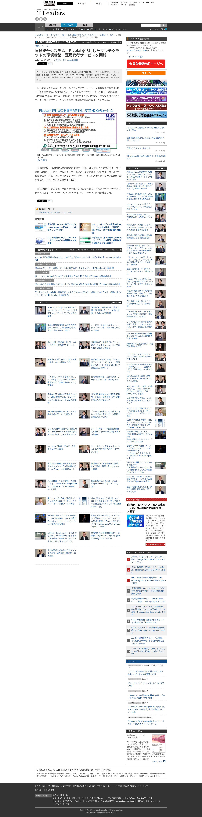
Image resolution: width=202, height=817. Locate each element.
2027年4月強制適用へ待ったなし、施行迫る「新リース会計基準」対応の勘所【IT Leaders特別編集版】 (78, 258)
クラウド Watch (129, 798)
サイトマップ (143, 786)
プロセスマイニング (72, 29)
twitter (37, 19)
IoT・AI (141, 2)
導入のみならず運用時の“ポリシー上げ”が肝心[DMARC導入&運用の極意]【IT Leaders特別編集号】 (78, 284)
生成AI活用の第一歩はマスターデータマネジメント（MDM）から (140, 271)
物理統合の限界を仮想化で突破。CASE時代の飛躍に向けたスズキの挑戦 (105, 466)
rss (45, 19)
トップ (40, 27)
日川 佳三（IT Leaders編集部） (66, 60)
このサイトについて (42, 786)
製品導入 (99, 4)
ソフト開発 (133, 2)
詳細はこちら (157, 761)
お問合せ (38, 790)
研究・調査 (150, 2)
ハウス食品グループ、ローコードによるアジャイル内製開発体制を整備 (62, 240)
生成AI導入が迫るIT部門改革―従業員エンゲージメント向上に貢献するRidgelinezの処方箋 (105, 535)
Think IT (85, 798)
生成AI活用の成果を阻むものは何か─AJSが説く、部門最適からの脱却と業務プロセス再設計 (62, 327)
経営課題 (53, 25)
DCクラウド (82, 4)
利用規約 (55, 786)
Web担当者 (114, 2)
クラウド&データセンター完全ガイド (66, 798)
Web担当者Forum (96, 798)
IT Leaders (50, 13)
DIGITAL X (140, 801)
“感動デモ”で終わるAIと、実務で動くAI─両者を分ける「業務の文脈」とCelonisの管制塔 (105, 310)
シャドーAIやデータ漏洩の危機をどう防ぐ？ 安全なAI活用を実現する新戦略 (105, 431)
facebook (41, 19)
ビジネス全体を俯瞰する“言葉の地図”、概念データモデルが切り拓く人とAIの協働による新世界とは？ (62, 431)
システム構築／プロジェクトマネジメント (82, 35)
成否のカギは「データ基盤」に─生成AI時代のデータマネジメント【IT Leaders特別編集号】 (75, 268)
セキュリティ (102, 29)
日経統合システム (45, 212)
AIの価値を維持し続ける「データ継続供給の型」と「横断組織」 (139, 303)
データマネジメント (120, 29)
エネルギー (114, 5)
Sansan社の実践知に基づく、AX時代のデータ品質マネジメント (140, 217)
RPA (91, 29)
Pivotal (56, 212)
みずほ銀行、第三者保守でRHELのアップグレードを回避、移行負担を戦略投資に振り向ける (107, 240)
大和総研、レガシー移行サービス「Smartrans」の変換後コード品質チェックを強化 (62, 227)
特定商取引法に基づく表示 (126, 786)
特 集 (85, 25)
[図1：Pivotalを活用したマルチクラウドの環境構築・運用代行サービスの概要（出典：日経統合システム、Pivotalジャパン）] (78, 153)
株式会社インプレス (60, 795)
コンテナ (63, 212)
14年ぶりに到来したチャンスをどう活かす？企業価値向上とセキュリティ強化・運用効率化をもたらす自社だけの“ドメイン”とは (139, 467)
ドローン (124, 5)
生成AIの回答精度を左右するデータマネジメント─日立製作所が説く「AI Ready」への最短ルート (62, 466)
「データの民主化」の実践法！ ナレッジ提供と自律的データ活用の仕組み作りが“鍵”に (106, 414)
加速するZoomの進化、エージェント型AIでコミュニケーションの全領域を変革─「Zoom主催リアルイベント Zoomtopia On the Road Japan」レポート (106, 521)
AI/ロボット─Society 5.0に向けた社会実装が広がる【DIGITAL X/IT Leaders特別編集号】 (73, 276)
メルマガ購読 (66, 786)
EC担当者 (124, 2)
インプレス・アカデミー (62, 804)
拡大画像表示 (42, 160)
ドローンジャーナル (153, 801)
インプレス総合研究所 (113, 798)
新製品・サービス (107, 35)
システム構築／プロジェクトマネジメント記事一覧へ (101, 42)
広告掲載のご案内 (79, 786)
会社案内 (91, 786)
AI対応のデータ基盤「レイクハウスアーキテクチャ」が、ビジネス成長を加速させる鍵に (105, 345)
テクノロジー (69, 25)
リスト (50, 63)
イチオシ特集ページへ (154, 544)
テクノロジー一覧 (57, 35)
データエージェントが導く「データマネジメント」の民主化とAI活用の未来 (105, 327)
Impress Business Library (137, 50)
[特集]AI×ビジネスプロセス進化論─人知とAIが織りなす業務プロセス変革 (146, 508)
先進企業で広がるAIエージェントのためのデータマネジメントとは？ (105, 483)
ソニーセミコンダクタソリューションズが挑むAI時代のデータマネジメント (105, 449)
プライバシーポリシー (105, 786)
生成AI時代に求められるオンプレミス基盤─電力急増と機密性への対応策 (62, 553)
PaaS (70, 212)
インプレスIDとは (136, 57)
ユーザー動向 (54, 29)
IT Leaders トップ (41, 35)
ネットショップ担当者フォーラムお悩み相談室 (96, 801)
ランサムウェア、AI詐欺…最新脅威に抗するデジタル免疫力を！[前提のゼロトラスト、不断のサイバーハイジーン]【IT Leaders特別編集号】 (78, 293)
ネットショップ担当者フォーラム (65, 801)
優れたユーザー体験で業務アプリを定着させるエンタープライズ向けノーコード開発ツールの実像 (62, 501)
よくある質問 (49, 790)
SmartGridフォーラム (144, 798)
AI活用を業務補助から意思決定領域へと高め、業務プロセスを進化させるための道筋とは (105, 397)
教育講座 (132, 5)
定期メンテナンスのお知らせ (138, 148)
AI (84, 29)
